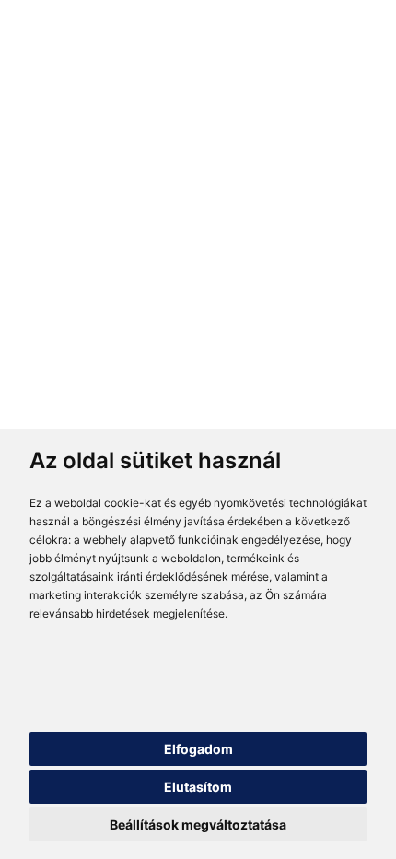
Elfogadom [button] (198, 749)
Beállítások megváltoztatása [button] (198, 824)
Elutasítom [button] (198, 786)
